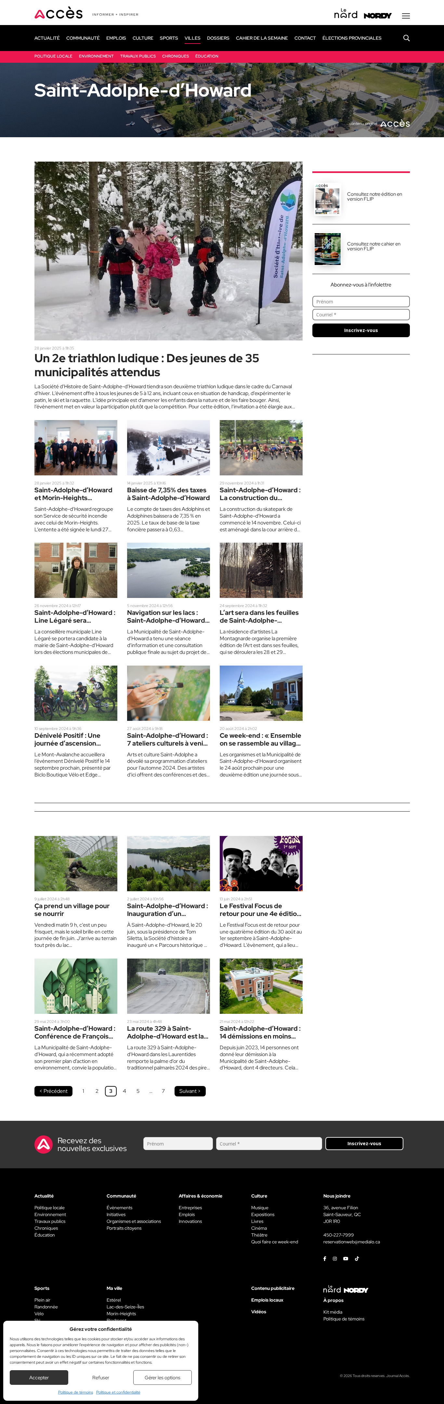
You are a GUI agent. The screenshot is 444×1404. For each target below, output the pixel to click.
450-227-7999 (338, 1235)
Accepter (39, 1377)
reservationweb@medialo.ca (351, 1242)
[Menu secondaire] (406, 16)
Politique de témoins (75, 1392)
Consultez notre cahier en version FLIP (373, 246)
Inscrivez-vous (361, 330)
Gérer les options (162, 1377)
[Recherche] (402, 38)
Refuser (100, 1377)
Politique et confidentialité (118, 1392)
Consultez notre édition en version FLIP (374, 196)
